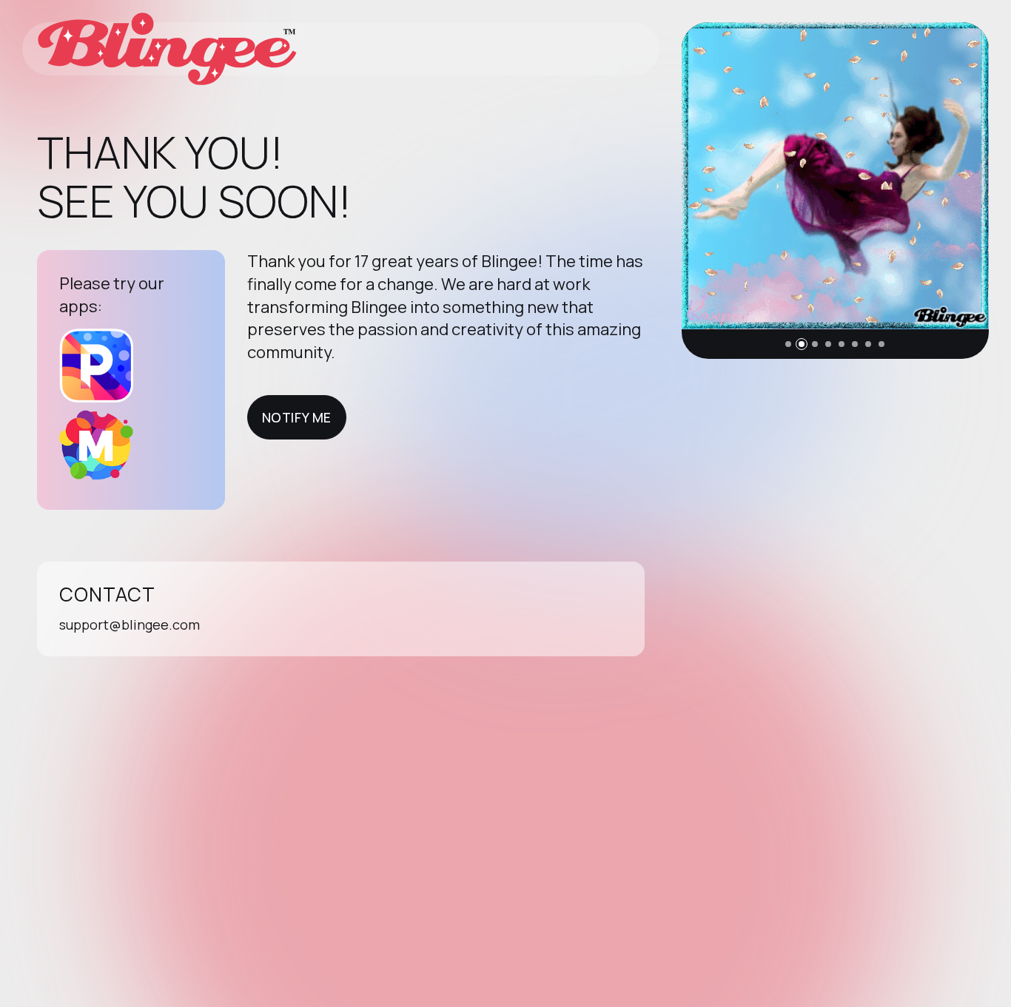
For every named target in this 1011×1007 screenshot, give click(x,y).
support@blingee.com (129, 624)
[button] (788, 344)
